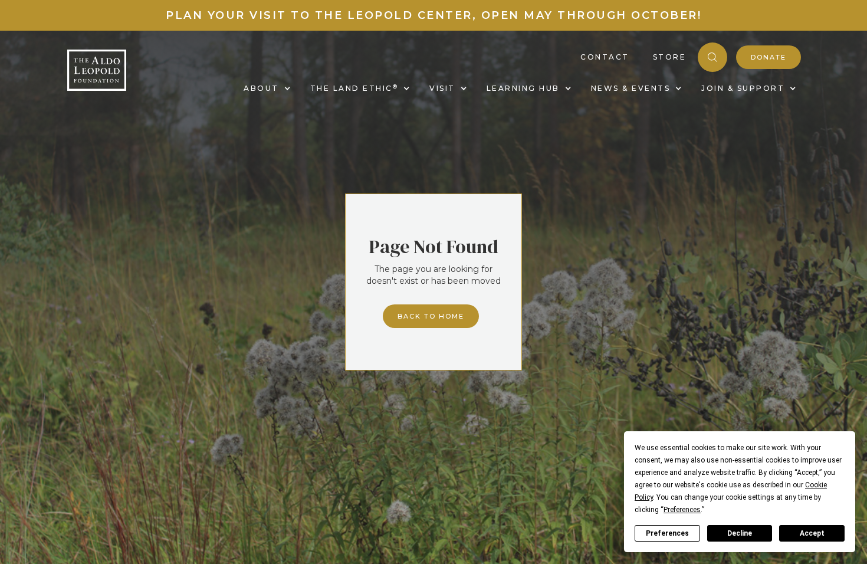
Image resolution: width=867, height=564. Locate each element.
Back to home (431, 316)
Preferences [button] (682, 510)
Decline (739, 533)
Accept (812, 533)
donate (768, 57)
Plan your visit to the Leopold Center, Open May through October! (433, 15)
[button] (265, 88)
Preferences (667, 533)
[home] (96, 70)
